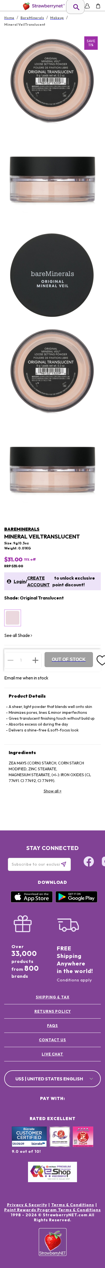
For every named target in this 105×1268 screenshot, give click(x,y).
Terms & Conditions (72, 1204)
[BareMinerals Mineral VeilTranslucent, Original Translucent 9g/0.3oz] (12, 618)
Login (19, 581)
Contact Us (52, 1040)
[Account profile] (87, 6)
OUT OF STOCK (69, 659)
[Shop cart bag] (98, 6)
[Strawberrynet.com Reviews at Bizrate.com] (29, 1145)
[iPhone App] (32, 901)
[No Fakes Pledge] (83, 1143)
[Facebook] (89, 862)
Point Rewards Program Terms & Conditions (52, 1209)
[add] (35, 660)
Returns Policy (52, 1011)
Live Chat (52, 1054)
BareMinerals (21, 529)
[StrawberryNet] (43, 6)
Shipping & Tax (52, 997)
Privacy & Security (27, 1204)
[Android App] (76, 901)
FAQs (52, 1025)
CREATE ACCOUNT (38, 581)
